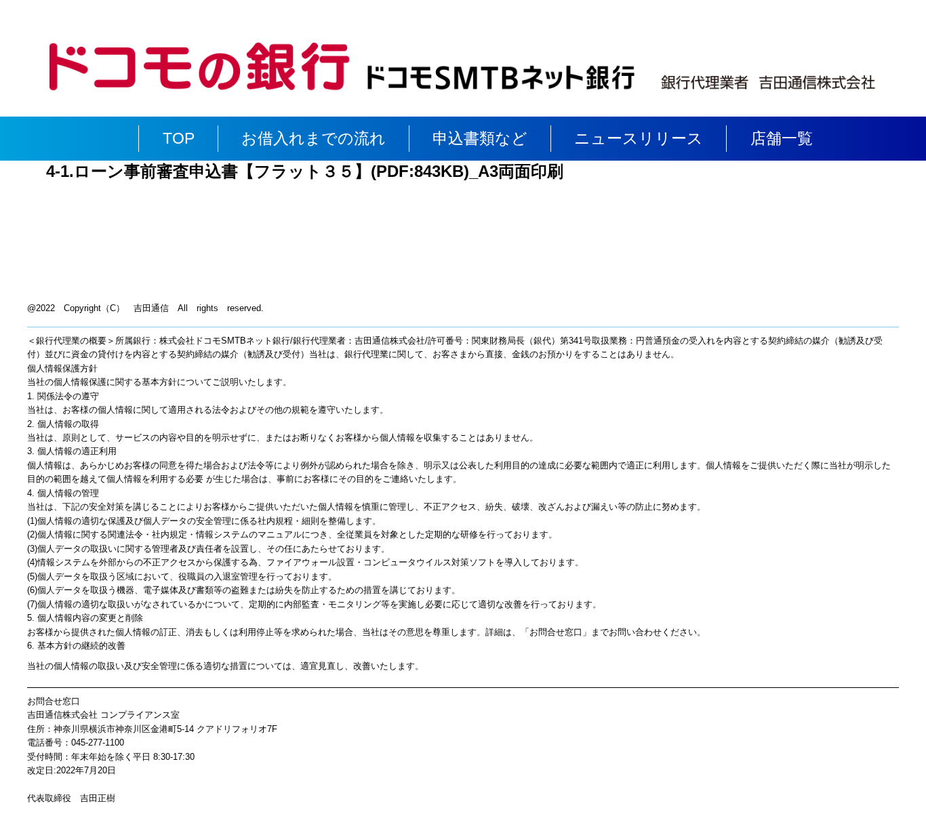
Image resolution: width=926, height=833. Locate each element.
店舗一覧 (781, 138)
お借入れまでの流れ (313, 138)
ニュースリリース (638, 138)
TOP (179, 138)
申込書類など (479, 138)
